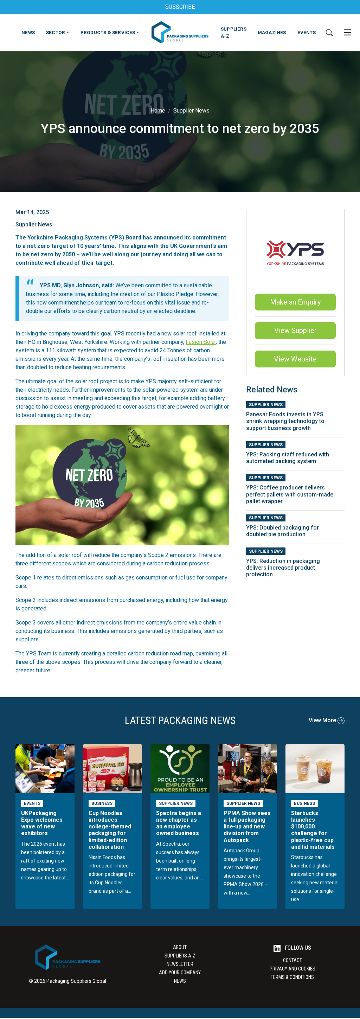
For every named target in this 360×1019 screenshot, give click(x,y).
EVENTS (306, 32)
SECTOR (55, 32)
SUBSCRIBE (180, 7)
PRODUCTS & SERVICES (108, 32)
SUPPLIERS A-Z (233, 32)
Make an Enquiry (295, 302)
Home (157, 110)
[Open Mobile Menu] (347, 32)
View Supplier (295, 330)
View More (323, 720)
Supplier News (191, 110)
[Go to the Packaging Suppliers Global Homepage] (179, 32)
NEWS (28, 32)
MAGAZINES (272, 32)
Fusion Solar (201, 342)
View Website (295, 359)
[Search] (329, 32)
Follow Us (297, 947)
